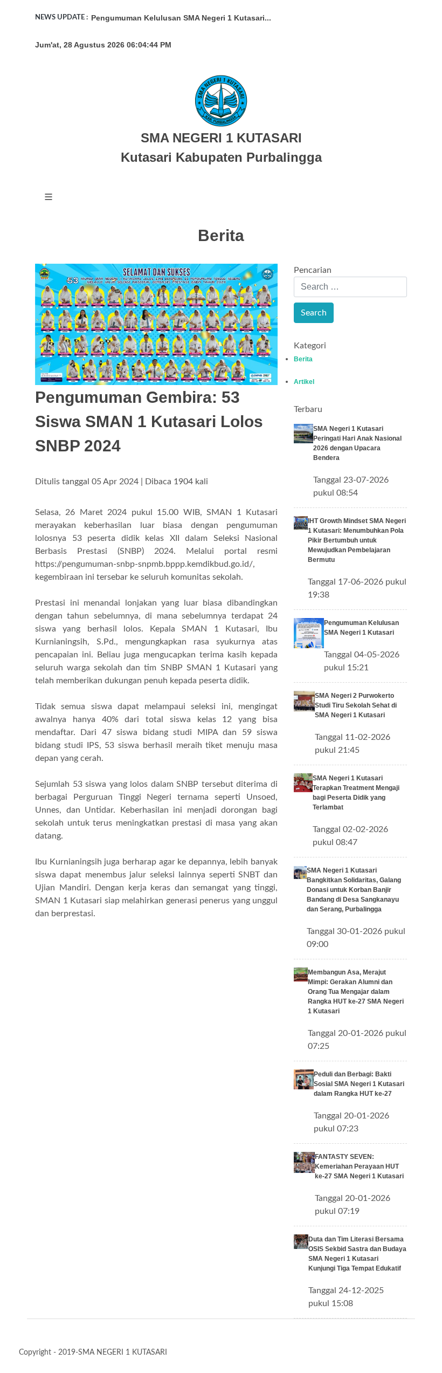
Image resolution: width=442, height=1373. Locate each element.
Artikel (304, 382)
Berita (303, 359)
